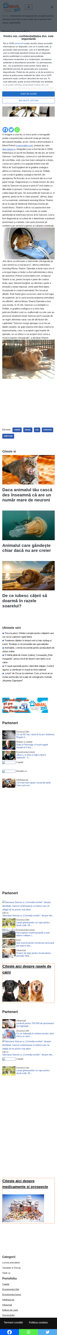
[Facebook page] (25, 712)
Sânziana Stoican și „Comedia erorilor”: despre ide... (28, 915)
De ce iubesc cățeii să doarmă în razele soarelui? (24, 600)
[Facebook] (5, 129)
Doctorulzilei (8, 1315)
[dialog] (28, 69)
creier (17, 430)
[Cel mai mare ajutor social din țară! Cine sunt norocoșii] (9, 784)
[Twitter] (11, 129)
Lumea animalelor (11, 1262)
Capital (5, 1284)
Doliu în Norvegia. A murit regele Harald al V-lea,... (32, 746)
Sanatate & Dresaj (11, 1267)
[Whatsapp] (17, 129)
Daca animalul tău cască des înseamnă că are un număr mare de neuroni (27, 494)
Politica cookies (38, 1322)
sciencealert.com (24, 145)
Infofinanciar (8, 1299)
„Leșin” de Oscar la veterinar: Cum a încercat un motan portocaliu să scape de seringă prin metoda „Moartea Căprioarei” (27, 677)
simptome (8, 436)
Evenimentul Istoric (11, 1294)
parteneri (18, 43)
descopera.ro (8, 149)
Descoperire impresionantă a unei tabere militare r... (33, 934)
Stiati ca (6, 1273)
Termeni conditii (13, 1322)
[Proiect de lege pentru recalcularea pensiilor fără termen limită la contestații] (9, 954)
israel (28, 430)
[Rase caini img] (23, 1000)
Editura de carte (10, 1310)
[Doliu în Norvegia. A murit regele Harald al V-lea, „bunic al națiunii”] (9, 746)
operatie (47, 430)
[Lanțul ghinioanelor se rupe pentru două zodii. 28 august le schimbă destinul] (9, 923)
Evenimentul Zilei (10, 1289)
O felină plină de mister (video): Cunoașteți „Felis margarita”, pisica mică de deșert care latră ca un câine (27, 659)
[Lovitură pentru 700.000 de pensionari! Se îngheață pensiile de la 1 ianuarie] (9, 1024)
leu (37, 430)
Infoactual (7, 1305)
